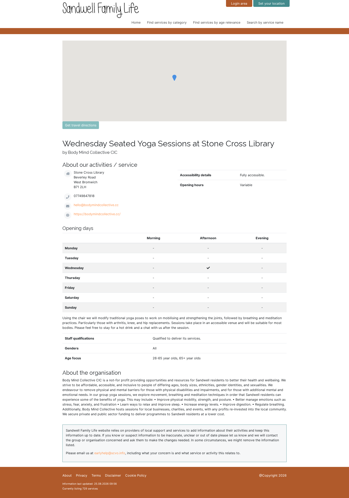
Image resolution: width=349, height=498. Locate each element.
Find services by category (167, 22)
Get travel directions (80, 125)
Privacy (81, 475)
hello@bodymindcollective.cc (96, 205)
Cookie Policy (135, 475)
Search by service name (265, 22)
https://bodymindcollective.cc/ (97, 214)
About (67, 475)
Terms (96, 475)
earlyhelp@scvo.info (109, 453)
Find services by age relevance (216, 22)
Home (136, 22)
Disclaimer (113, 475)
